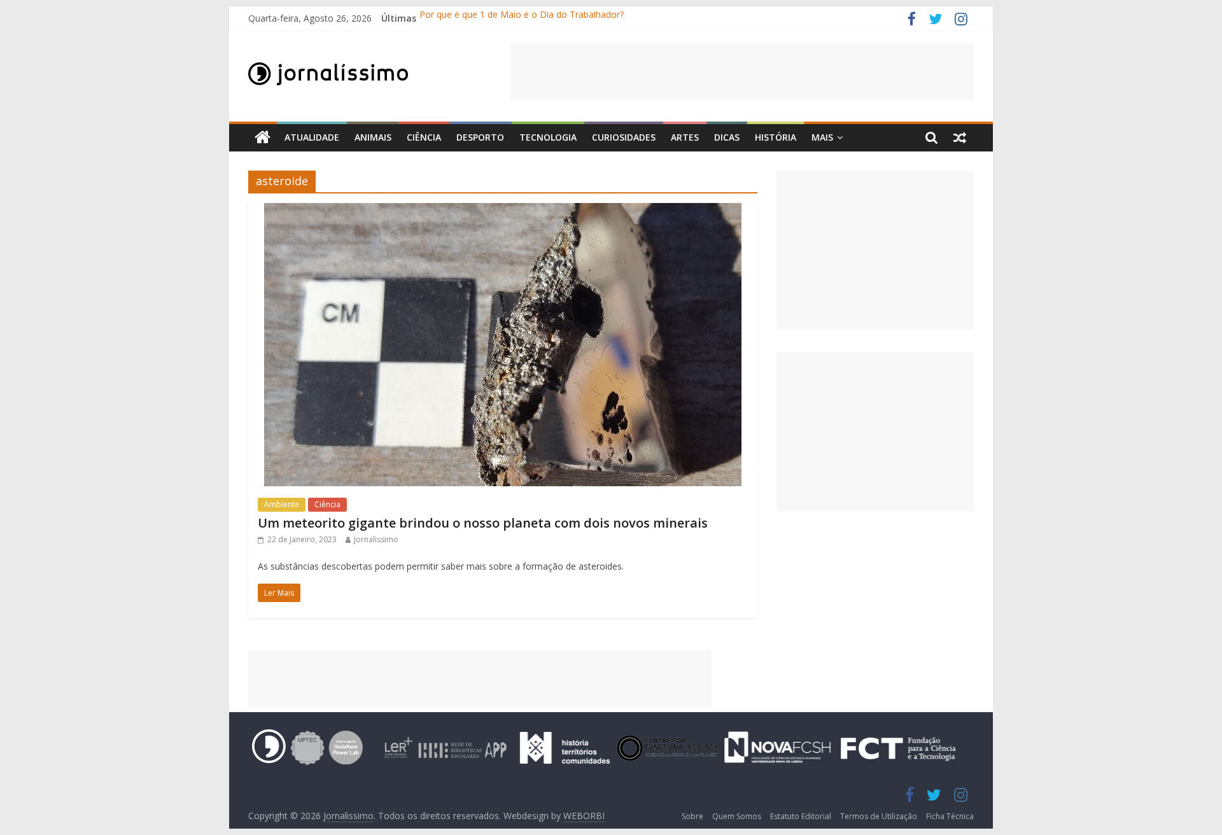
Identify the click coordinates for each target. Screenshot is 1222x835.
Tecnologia (548, 137)
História (775, 137)
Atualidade (311, 137)
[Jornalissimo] (262, 137)
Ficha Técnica (950, 816)
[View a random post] (960, 137)
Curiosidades (624, 137)
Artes (685, 137)
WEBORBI (584, 816)
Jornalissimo (376, 539)
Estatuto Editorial (800, 816)
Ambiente (281, 504)
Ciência (424, 137)
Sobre (692, 816)
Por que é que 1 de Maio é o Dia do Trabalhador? (521, 18)
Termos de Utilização (878, 816)
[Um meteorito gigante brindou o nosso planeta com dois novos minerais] (502, 211)
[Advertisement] (742, 72)
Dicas (727, 137)
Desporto (480, 137)
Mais (822, 137)
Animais (373, 137)
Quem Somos (736, 816)
